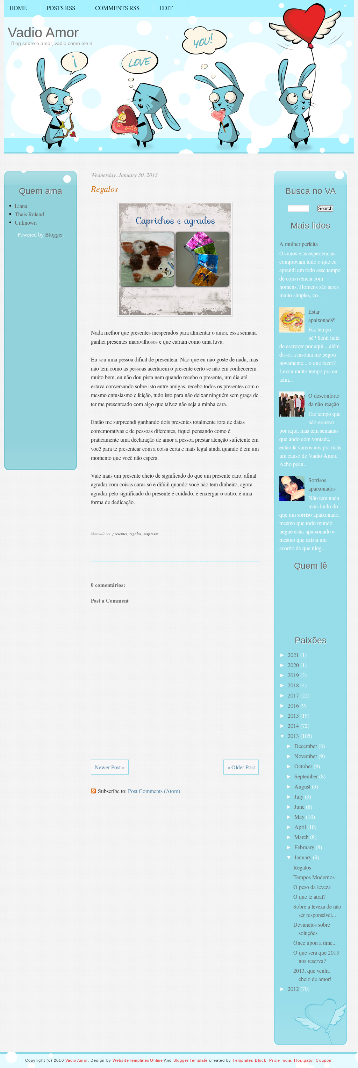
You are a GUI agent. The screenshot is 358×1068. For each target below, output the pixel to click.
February (305, 847)
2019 (294, 675)
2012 (294, 988)
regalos (135, 533)
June (300, 806)
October (304, 766)
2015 (294, 715)
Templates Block (249, 1060)
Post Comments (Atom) (154, 790)
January (303, 857)
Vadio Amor (43, 32)
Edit (166, 8)
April (300, 826)
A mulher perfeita (298, 243)
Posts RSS (60, 8)
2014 (294, 725)
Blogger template (190, 1060)
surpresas (150, 533)
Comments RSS (117, 8)
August (303, 786)
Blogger (54, 234)
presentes (120, 533)
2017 (294, 695)
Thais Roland (29, 214)
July (299, 796)
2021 (294, 654)
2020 (294, 665)
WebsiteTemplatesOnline (138, 1060)
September (306, 776)
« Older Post (241, 767)
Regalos (104, 188)
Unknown (26, 222)
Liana (21, 205)
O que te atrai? (309, 896)
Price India (280, 1060)
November (306, 756)
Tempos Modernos (314, 877)
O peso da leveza (312, 886)
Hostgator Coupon (312, 1060)
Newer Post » (110, 767)
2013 (294, 735)
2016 (294, 705)
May (300, 816)
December (306, 745)
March (302, 837)
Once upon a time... (315, 942)
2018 (294, 685)
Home (18, 8)
